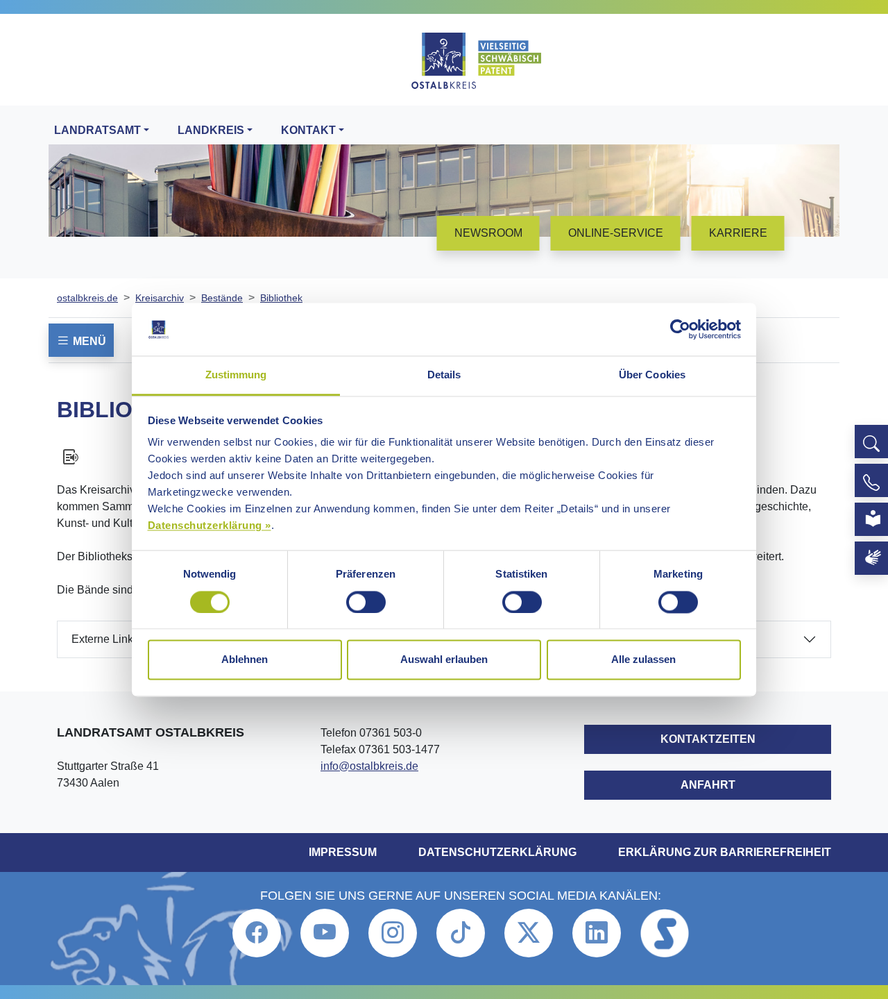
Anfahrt (708, 785)
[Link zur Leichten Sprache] (871, 519)
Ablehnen (244, 660)
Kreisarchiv (159, 297)
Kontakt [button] (308, 130)
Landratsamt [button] (97, 130)
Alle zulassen (643, 660)
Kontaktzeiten (707, 739)
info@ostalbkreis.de (369, 766)
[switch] (366, 602)
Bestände (222, 297)
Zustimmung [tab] (236, 375)
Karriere (738, 233)
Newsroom (488, 233)
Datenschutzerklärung (497, 852)
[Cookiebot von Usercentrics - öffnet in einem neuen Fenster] (680, 329)
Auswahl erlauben (444, 660)
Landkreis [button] (211, 130)
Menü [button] (88, 341)
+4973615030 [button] (871, 480)
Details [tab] (444, 375)
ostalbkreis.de (87, 297)
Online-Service (615, 233)
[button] (871, 441)
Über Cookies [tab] (652, 375)
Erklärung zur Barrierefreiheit (724, 852)
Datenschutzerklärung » (209, 526)
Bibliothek (281, 297)
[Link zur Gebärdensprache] (871, 558)
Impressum (343, 852)
